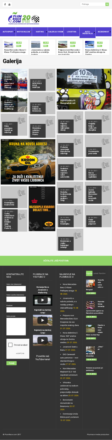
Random (102, 273)
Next (107, 47)
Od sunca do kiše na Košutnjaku (65, 222)
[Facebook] (5, 4)
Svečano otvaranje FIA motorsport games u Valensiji (9, 82)
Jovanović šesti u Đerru (72, 50)
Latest (95, 273)
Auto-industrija (86, 33)
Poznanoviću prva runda (93, 152)
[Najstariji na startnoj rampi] (42, 340)
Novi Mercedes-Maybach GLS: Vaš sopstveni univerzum (69, 371)
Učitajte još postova (56, 260)
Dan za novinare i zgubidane (92, 175)
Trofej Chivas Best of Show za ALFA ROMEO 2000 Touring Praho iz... (9, 221)
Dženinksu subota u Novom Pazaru (36, 131)
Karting (38, 32)
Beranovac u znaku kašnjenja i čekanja (65, 244)
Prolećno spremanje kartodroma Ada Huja (65, 150)
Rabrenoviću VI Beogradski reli (67, 101)
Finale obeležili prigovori (92, 222)
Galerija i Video (55, 32)
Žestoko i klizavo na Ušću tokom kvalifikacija (9, 105)
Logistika (71, 32)
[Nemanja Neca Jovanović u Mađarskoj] (42, 300)
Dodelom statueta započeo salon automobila (64, 173)
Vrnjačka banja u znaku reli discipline (92, 127)
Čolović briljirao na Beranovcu (36, 109)
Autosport (6, 32)
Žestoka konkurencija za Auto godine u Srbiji (65, 196)
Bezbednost (102, 32)
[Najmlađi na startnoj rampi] (42, 320)
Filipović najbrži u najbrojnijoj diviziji (64, 127)
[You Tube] (9, 4)
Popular (89, 273)
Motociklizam (23, 32)
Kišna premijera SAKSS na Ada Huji (8, 129)
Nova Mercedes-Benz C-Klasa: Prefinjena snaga (68, 287)
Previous (5, 47)
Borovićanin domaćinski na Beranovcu (66, 403)
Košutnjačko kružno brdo (9, 204)
